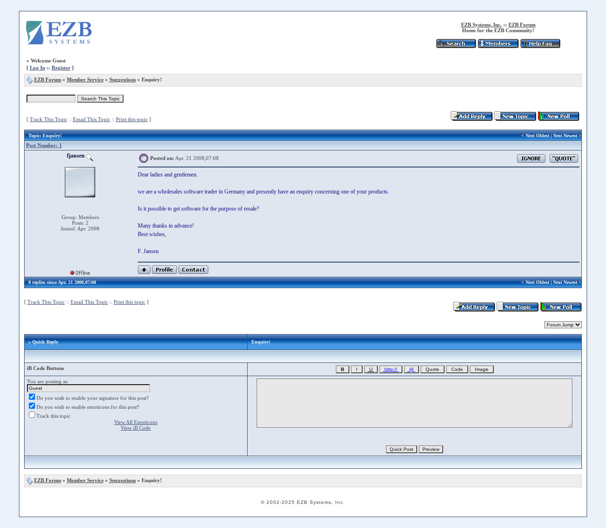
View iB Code (136, 428)
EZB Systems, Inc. (481, 24)
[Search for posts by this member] (89, 155)
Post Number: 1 (44, 145)
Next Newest (565, 135)
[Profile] (164, 272)
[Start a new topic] (515, 119)
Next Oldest (537, 135)
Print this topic (132, 119)
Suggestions (122, 79)
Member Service (85, 79)
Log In (37, 67)
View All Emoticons (135, 422)
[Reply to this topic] (472, 119)
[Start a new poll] (558, 119)
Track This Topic (48, 119)
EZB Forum (521, 24)
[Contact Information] (193, 272)
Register (61, 67)
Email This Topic (91, 119)
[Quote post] (564, 157)
